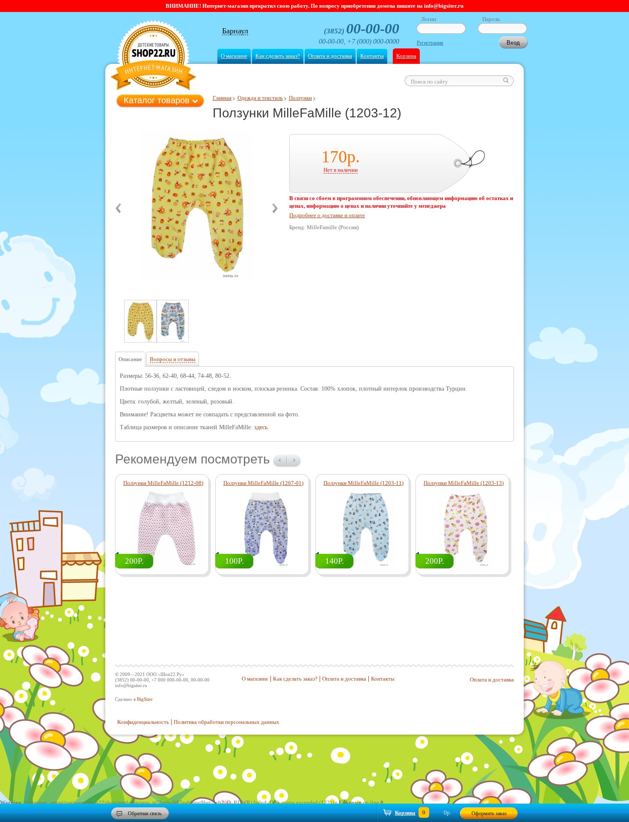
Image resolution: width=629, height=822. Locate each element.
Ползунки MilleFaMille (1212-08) (163, 483)
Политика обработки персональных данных (226, 722)
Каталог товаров (157, 100)
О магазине (234, 56)
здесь (260, 427)
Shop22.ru (153, 56)
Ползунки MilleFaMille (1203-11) (363, 483)
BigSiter (145, 699)
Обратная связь (144, 813)
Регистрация (430, 43)
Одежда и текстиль (260, 98)
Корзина (406, 56)
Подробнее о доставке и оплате (327, 215)
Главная (222, 98)
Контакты (372, 56)
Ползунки (300, 98)
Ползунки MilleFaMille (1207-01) (263, 483)
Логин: (429, 19)
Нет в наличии (340, 170)
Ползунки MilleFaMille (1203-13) (464, 483)
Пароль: (491, 19)
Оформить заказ (489, 813)
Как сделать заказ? (277, 56)
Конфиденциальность (143, 722)
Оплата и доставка (330, 56)
